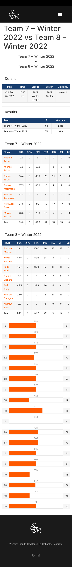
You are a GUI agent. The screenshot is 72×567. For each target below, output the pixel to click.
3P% (29, 152)
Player (7, 152)
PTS (46, 152)
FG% (21, 152)
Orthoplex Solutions (52, 544)
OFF (61, 152)
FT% (38, 152)
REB (54, 152)
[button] (60, 14)
